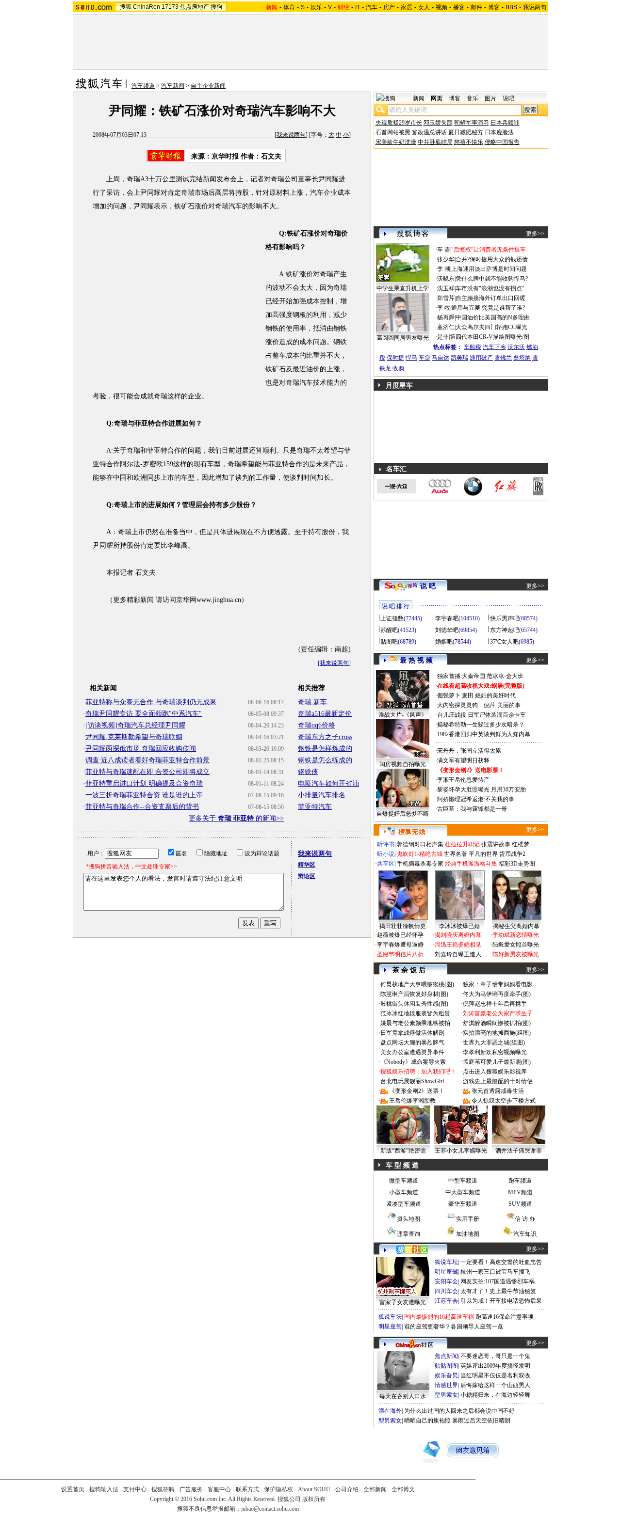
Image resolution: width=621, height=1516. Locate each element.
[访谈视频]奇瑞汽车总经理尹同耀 (135, 725)
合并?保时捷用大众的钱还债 (492, 259)
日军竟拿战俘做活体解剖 (412, 1032)
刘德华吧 (446, 630)
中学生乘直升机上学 (402, 288)
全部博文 (403, 1489)
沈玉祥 (446, 288)
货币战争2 (512, 854)
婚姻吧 (444, 641)
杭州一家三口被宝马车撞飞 (495, 1271)
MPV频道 (520, 1192)
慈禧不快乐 (468, 142)
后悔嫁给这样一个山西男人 (495, 1385)
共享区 (385, 863)
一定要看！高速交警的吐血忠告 (501, 1262)
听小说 (385, 854)
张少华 (446, 259)
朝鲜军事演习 (471, 122)
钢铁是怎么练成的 (325, 760)
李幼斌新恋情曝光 (515, 935)
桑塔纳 (522, 357)
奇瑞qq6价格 (316, 725)
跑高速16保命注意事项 (504, 1316)
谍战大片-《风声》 (402, 714)
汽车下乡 (494, 347)
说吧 (508, 98)
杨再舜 (446, 317)
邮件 (476, 7)
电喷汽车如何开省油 (328, 783)
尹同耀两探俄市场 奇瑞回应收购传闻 (140, 748)
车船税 (472, 347)
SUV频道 (520, 1203)
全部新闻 (375, 1489)
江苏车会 (446, 1300)
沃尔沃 (516, 347)
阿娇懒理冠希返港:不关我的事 (475, 799)
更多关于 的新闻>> (236, 818)
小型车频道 (403, 1192)
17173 (170, 6)
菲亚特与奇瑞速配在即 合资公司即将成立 (147, 771)
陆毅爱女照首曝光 (515, 944)
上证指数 (392, 618)
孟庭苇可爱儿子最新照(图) (497, 1061)
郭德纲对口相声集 (420, 844)
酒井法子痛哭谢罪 (518, 1150)
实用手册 (467, 1219)
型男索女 (446, 1394)
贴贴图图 (446, 1365)
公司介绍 (347, 1489)
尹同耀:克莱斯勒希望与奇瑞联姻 (133, 737)
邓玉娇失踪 (438, 122)
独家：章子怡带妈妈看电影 (498, 984)
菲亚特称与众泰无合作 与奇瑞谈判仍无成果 (150, 702)
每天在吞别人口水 (402, 1396)
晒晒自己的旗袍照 (427, 1420)
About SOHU (314, 1489)
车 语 (443, 249)
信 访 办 (525, 1219)
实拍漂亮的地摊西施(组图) (497, 1032)
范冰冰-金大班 (505, 676)
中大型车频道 (462, 1192)
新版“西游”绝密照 (403, 1150)
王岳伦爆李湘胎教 (412, 1100)
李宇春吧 (446, 618)
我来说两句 (291, 134)
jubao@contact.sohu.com (270, 1508)
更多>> (535, 233)
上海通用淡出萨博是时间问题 (489, 269)
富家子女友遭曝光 (402, 1302)
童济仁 (446, 327)
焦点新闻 (446, 1356)
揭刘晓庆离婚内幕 (458, 935)
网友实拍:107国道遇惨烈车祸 (497, 1281)
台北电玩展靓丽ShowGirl (412, 1081)
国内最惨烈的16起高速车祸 (439, 1316)
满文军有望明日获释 (463, 760)
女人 (424, 7)
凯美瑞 (459, 357)
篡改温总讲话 (429, 132)
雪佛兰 (503, 357)
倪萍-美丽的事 (502, 705)
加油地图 (467, 1234)
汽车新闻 (172, 85)
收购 (398, 368)
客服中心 (219, 1489)
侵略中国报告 (502, 142)
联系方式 (247, 1489)
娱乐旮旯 (446, 1375)
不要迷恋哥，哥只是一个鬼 (495, 1356)
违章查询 (408, 1234)
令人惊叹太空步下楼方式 (504, 1100)
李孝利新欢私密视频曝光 (495, 1052)
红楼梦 (520, 844)
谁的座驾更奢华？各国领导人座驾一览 (453, 1326)
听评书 (385, 844)
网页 (436, 98)
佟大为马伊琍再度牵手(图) (497, 994)
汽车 (371, 7)
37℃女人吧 (504, 641)
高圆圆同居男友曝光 (402, 337)
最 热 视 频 (416, 660)
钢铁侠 (308, 771)
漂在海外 (390, 1410)
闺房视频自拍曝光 (402, 764)
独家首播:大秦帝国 (461, 676)
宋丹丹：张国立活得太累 (469, 750)
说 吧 (428, 586)
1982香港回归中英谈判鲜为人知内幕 (483, 734)
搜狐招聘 (163, 1489)
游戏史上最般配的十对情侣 (498, 1081)
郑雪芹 (446, 298)
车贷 (424, 357)
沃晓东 (446, 278)
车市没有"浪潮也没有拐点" (490, 288)
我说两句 (534, 7)
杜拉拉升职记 (462, 844)
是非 (443, 336)
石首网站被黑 (393, 132)
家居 (406, 7)
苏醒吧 (389, 630)
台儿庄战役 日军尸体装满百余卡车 (481, 714)
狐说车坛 (446, 1262)
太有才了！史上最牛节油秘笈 (498, 1291)
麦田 (468, 695)
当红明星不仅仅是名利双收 (495, 1375)
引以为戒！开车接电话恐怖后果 (501, 1300)
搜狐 (125, 6)
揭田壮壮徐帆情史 (402, 926)
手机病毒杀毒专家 (420, 863)
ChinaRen (146, 6)
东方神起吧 (504, 630)
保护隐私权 (278, 1489)
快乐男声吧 (504, 618)
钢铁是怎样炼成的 (325, 748)
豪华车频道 (462, 1203)
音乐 (472, 98)
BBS (511, 7)
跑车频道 (520, 1180)
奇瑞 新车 (312, 702)
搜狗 (216, 6)
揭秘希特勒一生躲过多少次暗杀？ (480, 724)
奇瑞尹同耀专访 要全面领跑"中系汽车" (143, 713)
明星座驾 (446, 1271)
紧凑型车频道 (403, 1203)
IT (357, 7)
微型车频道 (403, 1180)
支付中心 (135, 1489)
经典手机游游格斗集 (471, 863)
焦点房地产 (194, 6)
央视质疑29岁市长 (399, 122)
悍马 (411, 357)
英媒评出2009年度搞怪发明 (495, 1365)
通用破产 (481, 357)
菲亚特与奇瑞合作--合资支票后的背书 (142, 806)
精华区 (306, 864)
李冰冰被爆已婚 (459, 926)
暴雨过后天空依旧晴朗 (481, 1420)
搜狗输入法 (103, 1489)
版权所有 (314, 1499)
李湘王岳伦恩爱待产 (463, 779)
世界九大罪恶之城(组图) (494, 1042)
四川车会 (446, 1291)
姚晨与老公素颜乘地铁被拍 (415, 1023)
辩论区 (306, 876)
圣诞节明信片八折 (400, 954)
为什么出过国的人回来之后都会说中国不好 (459, 1410)
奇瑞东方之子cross (325, 737)
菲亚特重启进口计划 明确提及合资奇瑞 (144, 783)
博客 (494, 7)
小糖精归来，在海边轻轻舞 (495, 1394)
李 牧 (443, 307)
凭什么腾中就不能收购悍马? (492, 278)
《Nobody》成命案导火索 (413, 1061)
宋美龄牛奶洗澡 (396, 142)
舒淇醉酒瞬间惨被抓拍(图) (497, 1023)
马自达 (440, 357)
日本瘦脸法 (499, 132)
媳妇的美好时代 (495, 695)
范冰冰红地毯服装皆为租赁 (415, 1013)
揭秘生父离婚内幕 (516, 926)
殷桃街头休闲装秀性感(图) (414, 1003)
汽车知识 (525, 1234)
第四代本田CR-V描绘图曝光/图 (489, 336)
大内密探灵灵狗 (457, 705)
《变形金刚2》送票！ (416, 1091)
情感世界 (446, 1385)
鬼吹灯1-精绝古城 (419, 854)
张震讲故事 (495, 844)
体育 (289, 7)
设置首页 (72, 1489)
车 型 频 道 (402, 1165)
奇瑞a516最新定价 (325, 713)
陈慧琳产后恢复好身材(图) (414, 994)
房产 (389, 7)
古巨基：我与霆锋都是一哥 (472, 808)
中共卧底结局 (435, 142)
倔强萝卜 (448, 695)
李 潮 (443, 269)
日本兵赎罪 (505, 122)
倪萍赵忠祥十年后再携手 (495, 1003)
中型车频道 (462, 1180)
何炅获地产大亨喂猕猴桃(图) (417, 984)
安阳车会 (446, 1281)
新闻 (419, 98)
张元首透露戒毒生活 (498, 1091)
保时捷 (395, 357)
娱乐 (316, 7)
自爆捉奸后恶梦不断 (402, 813)
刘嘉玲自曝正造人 (458, 954)
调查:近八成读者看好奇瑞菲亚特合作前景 (147, 760)
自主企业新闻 (208, 85)
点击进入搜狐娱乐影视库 (495, 1071)
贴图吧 (389, 641)
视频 (441, 7)
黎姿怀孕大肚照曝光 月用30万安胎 (481, 789)
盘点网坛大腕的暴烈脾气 (412, 1042)
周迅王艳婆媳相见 (458, 944)
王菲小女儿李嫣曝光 (461, 1150)
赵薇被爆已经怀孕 (400, 935)
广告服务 (191, 1489)
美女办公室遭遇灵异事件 (412, 1052)
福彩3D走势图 (517, 863)
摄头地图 (408, 1219)
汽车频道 (143, 85)
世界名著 (455, 854)
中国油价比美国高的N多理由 (493, 317)
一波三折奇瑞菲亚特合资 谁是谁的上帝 (144, 795)
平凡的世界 (483, 854)
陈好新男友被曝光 (515, 954)
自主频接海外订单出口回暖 (490, 298)
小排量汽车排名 (321, 795)
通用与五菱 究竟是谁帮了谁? (488, 307)
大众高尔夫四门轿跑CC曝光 (491, 327)
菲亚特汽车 (315, 806)
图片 (490, 98)
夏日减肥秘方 (465, 132)
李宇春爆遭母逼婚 (400, 944)
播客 (459, 7)
